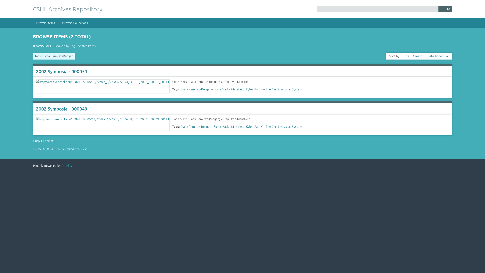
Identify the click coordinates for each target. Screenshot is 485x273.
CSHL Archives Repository (67, 9)
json (60, 148)
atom (36, 148)
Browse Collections (75, 23)
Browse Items (45, 23)
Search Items (87, 46)
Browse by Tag (65, 46)
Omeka (66, 165)
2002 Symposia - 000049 (61, 108)
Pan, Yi (258, 89)
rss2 (84, 148)
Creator (418, 56)
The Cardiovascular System (284, 89)
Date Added (435, 56)
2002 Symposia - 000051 (61, 71)
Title (406, 56)
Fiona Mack (221, 89)
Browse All (42, 46)
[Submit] (448, 9)
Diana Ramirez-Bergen (195, 89)
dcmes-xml (48, 148)
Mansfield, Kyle (241, 89)
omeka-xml (72, 148)
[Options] (441, 9)
